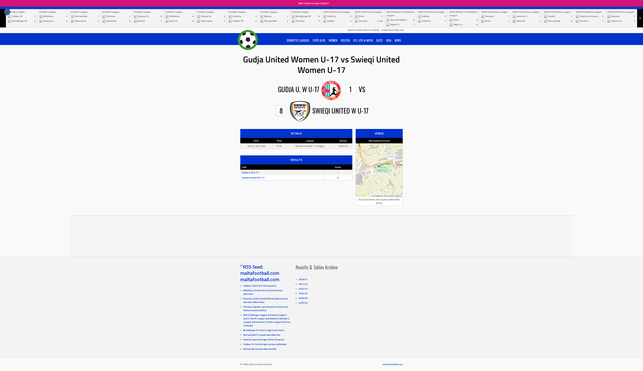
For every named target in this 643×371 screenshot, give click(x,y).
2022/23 (303, 288)
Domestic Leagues (298, 40)
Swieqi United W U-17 (253, 177)
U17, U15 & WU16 (363, 40)
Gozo (379, 40)
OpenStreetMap (389, 196)
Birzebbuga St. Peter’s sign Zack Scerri (263, 330)
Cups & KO (319, 40)
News (398, 40)
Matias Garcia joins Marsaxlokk (259, 349)
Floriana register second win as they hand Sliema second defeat (265, 308)
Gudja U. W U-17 (250, 172)
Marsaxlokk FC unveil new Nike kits (261, 335)
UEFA (388, 40)
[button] (379, 166)
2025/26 (303, 302)
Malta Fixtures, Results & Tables (364, 30)
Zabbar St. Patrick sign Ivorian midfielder (265, 344)
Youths (345, 40)
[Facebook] (7, 11)
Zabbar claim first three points (259, 285)
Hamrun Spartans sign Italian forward (263, 339)
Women (333, 40)
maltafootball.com (259, 279)
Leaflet (373, 196)
